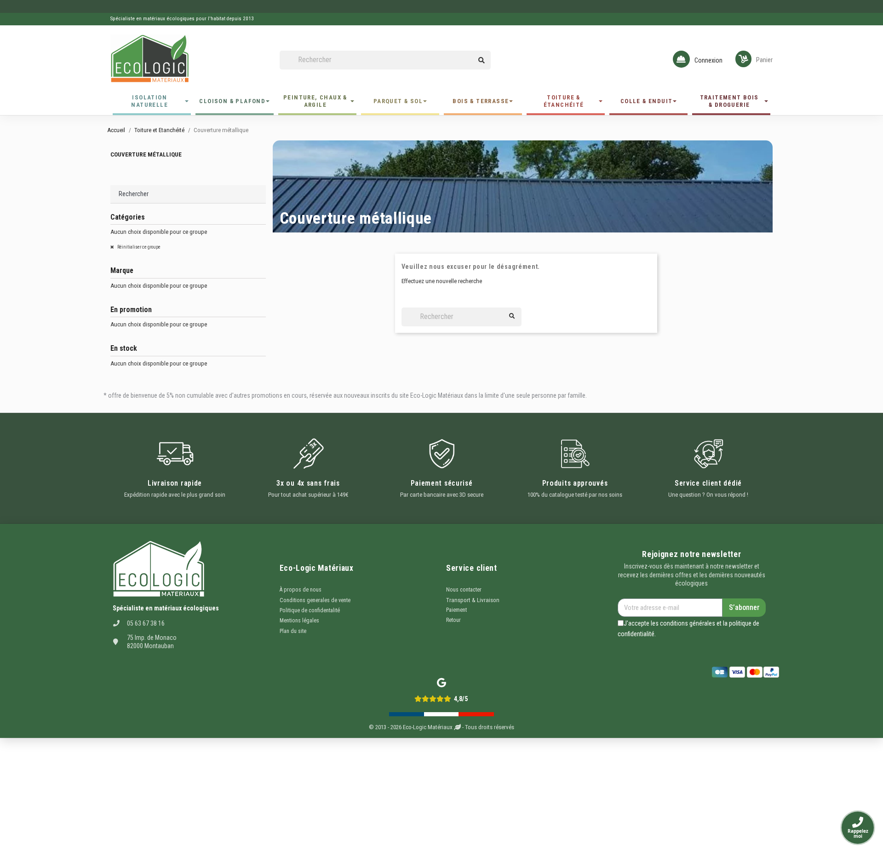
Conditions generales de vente (315, 600)
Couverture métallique (146, 154)
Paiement (456, 610)
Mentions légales (299, 620)
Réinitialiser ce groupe (138, 247)
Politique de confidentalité (310, 610)
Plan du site (293, 631)
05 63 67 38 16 (146, 623)
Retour (453, 620)
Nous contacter (464, 589)
